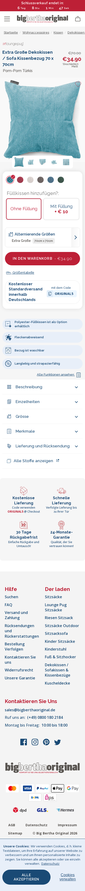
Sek (66, 8)
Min (51, 8)
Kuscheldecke (57, 683)
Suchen (11, 596)
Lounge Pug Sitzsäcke (56, 607)
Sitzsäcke (53, 596)
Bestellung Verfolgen (15, 646)
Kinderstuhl (55, 649)
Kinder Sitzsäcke (60, 641)
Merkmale (25, 431)
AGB (11, 825)
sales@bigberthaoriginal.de (30, 709)
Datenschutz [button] (50, 863)
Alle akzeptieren (26, 877)
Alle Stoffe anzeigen (33, 460)
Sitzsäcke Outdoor (62, 625)
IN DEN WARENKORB (42, 258)
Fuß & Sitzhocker (60, 656)
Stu (37, 8)
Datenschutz (36, 825)
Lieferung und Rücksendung (43, 446)
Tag (23, 8)
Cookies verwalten (68, 877)
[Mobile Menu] (7, 19)
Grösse (22, 416)
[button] (18, 162)
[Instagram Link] (35, 744)
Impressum (67, 825)
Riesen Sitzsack (59, 617)
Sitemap (15, 833)
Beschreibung (29, 387)
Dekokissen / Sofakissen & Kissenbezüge (57, 670)
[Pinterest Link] (47, 744)
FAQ (8, 604)
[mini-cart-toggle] (77, 19)
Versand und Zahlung (16, 615)
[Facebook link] (24, 744)
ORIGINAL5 (64, 294)
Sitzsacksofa (56, 633)
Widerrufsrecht (19, 670)
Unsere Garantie (20, 678)
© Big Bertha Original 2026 (55, 833)
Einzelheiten (28, 401)
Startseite (11, 32)
